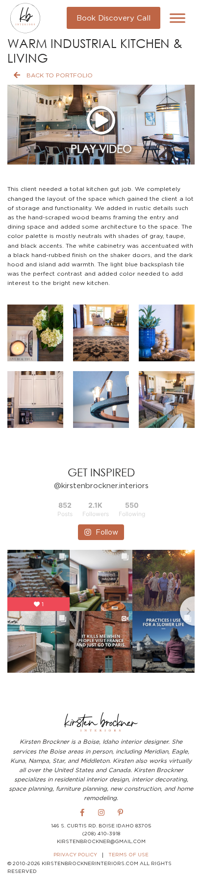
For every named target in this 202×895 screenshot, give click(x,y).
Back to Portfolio (59, 75)
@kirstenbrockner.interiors (101, 485)
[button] (35, 333)
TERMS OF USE (128, 854)
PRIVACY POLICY (75, 854)
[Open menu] (177, 18)
